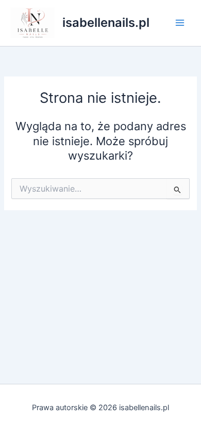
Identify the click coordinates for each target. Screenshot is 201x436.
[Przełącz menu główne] (180, 23)
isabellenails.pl (105, 22)
